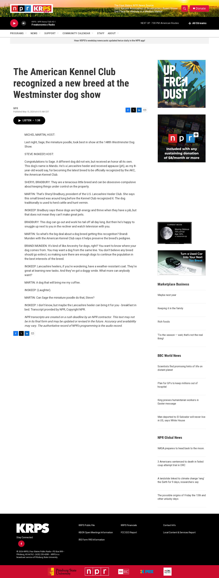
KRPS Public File (87, 525)
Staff (101, 33)
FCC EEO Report (129, 532)
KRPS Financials (129, 525)
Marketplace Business (173, 284)
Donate (201, 8)
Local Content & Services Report (179, 532)
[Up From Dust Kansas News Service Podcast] (182, 84)
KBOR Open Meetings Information (96, 532)
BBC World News (169, 356)
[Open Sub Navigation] (26, 33)
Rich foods (164, 321)
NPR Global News (170, 438)
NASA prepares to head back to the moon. (181, 448)
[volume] (23, 23)
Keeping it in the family (170, 308)
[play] (14, 23)
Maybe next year (167, 295)
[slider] (28, 23)
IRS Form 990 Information (92, 540)
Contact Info (169, 525)
